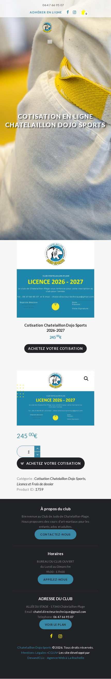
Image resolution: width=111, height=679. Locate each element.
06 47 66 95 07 (63, 616)
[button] (86, 378)
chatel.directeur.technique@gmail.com (59, 611)
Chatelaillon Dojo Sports (34, 647)
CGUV (52, 653)
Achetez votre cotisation (55, 348)
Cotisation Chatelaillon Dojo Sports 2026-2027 (55, 328)
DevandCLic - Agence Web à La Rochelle (55, 658)
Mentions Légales (33, 653)
